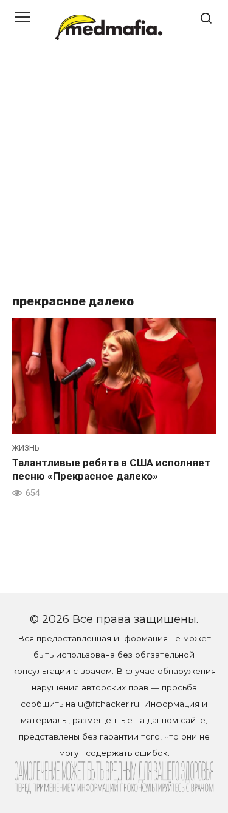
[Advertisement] (114, 174)
